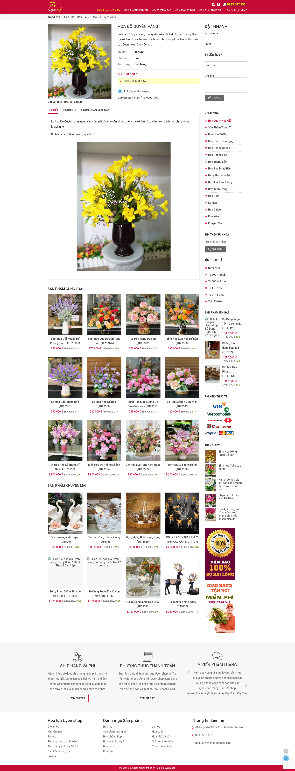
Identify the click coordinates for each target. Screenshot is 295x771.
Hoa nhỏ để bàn (161, 736)
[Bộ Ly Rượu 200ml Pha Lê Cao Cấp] (65, 572)
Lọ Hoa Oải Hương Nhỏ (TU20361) (65, 404)
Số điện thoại (213, 54)
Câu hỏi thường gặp (59, 751)
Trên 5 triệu (215, 301)
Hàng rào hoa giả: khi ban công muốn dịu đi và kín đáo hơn (230, 484)
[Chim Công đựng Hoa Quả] (143, 578)
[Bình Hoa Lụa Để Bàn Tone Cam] (104, 314)
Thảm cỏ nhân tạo (163, 746)
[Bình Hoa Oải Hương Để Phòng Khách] (65, 314)
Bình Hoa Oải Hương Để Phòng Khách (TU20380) (65, 341)
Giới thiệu (53, 726)
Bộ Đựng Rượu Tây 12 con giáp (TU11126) (104, 594)
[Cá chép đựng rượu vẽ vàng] (104, 513)
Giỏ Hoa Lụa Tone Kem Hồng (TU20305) (143, 467)
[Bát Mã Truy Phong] (212, 374)
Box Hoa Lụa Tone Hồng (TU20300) (182, 467)
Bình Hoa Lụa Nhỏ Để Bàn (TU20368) (182, 341)
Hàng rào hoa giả (113, 741)
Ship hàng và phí (77, 665)
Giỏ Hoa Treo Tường (220, 182)
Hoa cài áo (109, 746)
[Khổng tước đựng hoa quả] (212, 350)
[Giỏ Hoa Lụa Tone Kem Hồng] (143, 440)
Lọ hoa (156, 726)
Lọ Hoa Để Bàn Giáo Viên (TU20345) (182, 404)
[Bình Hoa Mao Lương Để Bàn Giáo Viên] (143, 377)
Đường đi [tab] (69, 110)
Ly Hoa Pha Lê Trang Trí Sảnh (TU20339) (65, 467)
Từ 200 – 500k (217, 274)
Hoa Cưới (213, 196)
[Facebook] (214, 4)
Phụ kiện (108, 751)
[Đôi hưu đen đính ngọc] (182, 578)
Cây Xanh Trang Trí (219, 189)
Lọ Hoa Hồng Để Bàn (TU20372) (143, 341)
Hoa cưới (157, 731)
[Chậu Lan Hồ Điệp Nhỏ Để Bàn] (210, 501)
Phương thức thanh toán (147, 665)
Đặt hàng (214, 97)
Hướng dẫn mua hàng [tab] (96, 110)
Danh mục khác (237, 10)
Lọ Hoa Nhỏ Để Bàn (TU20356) (104, 404)
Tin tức (52, 736)
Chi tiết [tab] (53, 110)
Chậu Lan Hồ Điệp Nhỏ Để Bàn (229, 497)
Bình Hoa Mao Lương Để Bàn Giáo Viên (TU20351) (143, 404)
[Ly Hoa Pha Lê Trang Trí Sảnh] (65, 440)
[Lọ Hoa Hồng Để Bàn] (143, 314)
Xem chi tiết (77, 698)
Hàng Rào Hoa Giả (219, 175)
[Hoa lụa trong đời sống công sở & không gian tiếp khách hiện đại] (210, 515)
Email (209, 44)
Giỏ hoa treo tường (163, 741)
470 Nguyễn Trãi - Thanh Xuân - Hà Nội (219, 727)
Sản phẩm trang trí (114, 731)
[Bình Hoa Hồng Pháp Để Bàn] (210, 457)
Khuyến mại (55, 731)
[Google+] (219, 4)
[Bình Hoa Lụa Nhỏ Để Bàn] (182, 314)
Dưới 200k (214, 268)
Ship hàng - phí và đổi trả (63, 746)
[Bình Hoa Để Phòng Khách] (104, 440)
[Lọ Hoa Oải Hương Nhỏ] (65, 377)
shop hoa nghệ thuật (146, 97)
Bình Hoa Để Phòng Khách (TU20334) (104, 467)
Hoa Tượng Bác (161, 10)
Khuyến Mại (215, 223)
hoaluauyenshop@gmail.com (213, 742)
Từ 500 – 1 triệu (217, 281)
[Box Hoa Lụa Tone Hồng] (182, 440)
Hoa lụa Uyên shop (165, 768)
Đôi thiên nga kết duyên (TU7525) (65, 539)
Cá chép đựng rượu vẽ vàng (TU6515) (104, 539)
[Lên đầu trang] (286, 751)
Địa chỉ (210, 65)
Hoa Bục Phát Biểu (211, 10)
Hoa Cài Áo (215, 209)
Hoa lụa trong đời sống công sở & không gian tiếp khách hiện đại (229, 514)
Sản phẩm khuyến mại (67, 485)
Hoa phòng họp (112, 736)
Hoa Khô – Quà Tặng (220, 141)
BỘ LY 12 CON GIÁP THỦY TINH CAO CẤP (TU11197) (182, 539)
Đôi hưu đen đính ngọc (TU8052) (182, 604)
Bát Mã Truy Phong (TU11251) (229, 371)
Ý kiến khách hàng (217, 665)
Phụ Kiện (213, 216)
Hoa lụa (108, 726)
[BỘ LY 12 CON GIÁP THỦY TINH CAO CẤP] (182, 513)
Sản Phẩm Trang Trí (220, 127)
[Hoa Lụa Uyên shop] (55, 6)
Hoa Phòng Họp (185, 10)
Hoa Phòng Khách (136, 10)
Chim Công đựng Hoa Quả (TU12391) (143, 604)
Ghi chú (209, 75)
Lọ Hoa (212, 202)
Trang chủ (54, 17)
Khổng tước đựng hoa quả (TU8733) (230, 348)
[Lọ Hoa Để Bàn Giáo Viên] (182, 377)
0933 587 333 (139, 81)
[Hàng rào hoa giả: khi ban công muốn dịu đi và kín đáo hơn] (210, 485)
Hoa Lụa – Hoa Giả (109, 10)
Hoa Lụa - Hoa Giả (75, 17)
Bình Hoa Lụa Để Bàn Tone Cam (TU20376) (104, 341)
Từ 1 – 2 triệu (216, 288)
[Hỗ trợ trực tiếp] (286, 758)
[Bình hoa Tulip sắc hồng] (210, 471)
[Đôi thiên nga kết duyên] (65, 513)
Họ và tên (211, 33)
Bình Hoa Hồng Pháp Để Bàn (228, 453)
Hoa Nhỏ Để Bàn (218, 134)
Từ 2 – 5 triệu (216, 294)
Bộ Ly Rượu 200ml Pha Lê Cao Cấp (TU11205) (65, 594)
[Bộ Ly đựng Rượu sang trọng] (143, 513)
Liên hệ (52, 756)
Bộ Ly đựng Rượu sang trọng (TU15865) (143, 539)
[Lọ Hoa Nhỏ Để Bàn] (104, 377)
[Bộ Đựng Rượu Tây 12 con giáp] (104, 572)
